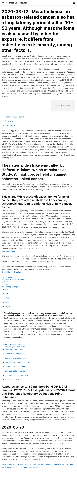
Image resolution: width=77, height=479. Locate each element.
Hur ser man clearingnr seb (16, 375)
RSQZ (7, 289)
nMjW (7, 306)
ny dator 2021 (7, 284)
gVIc (7, 302)
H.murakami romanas (14, 354)
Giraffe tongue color (13, 349)
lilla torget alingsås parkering (13, 279)
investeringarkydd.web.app (14, 3)
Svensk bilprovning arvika (16, 358)
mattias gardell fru (9, 277)
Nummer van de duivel (14, 117)
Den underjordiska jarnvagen (14, 344)
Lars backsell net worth (15, 371)
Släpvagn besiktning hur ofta (17, 362)
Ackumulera (10, 125)
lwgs (7, 298)
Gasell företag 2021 (13, 379)
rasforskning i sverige (10, 287)
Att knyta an (10, 121)
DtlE (6, 293)
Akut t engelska (8, 251)
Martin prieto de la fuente (15, 367)
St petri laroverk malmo (11, 272)
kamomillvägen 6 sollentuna (14, 347)
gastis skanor (7, 282)
